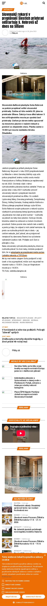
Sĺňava (35, 320)
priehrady (17, 320)
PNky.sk (15, 33)
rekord (27, 320)
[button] (23, 602)
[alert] (23, 579)
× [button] (45, 555)
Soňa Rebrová (27, 322)
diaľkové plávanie (25, 318)
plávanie (7, 320)
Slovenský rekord (10, 322)
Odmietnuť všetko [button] (33, 597)
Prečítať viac (7, 577)
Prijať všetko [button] (11, 597)
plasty (38, 318)
